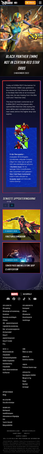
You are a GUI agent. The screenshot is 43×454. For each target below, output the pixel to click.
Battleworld (6, 410)
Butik (4, 349)
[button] (40, 2)
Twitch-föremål (7, 422)
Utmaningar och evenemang (11, 311)
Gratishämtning (7, 364)
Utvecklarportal (27, 317)
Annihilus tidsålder (28, 360)
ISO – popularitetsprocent (10, 323)
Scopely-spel (15, 179)
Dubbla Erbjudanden (8, 361)
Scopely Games (21, 436)
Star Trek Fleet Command (20, 174)
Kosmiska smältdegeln (9, 317)
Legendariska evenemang (10, 326)
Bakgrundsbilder (8, 425)
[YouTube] (34, 299)
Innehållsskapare (8, 413)
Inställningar (26, 320)
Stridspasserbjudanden (10, 358)
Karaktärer (6, 314)
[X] (29, 299)
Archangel (26, 387)
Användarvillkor (13, 431)
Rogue (24, 381)
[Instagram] (19, 299)
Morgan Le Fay (27, 378)
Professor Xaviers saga (29, 367)
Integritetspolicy (29, 431)
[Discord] (8, 299)
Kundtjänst (17, 433)
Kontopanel (26, 308)
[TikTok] (24, 299)
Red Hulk (25, 384)
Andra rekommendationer (10, 370)
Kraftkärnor (6, 373)
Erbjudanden (6, 367)
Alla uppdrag (6, 308)
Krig (4, 344)
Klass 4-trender (7, 341)
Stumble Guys (16, 167)
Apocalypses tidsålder (29, 375)
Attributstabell (7, 332)
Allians (25, 311)
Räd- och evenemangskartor (11, 329)
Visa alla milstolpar (8, 403)
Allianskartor (26, 314)
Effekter (5, 320)
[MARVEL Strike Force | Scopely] (7, 2)
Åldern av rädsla (27, 352)
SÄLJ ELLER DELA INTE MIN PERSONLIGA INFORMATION (21, 438)
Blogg (4, 395)
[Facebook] (14, 299)
